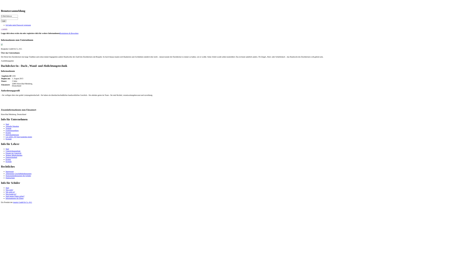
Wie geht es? (10, 192)
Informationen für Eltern (15, 198)
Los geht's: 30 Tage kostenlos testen (19, 137)
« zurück (4, 29)
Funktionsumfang (12, 131)
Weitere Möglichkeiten (14, 155)
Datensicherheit (11, 157)
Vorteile (8, 128)
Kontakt (9, 139)
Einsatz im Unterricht (13, 153)
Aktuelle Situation (12, 126)
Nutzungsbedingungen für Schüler (18, 176)
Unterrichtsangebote (13, 151)
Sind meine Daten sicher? (15, 196)
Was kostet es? (11, 194)
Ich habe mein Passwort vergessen (18, 25)
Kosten (8, 133)
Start (7, 124)
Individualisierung (12, 135)
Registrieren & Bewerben (69, 33)
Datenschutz (10, 178)
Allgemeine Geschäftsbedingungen (18, 174)
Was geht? (9, 190)
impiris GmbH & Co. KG (22, 202)
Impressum (10, 172)
